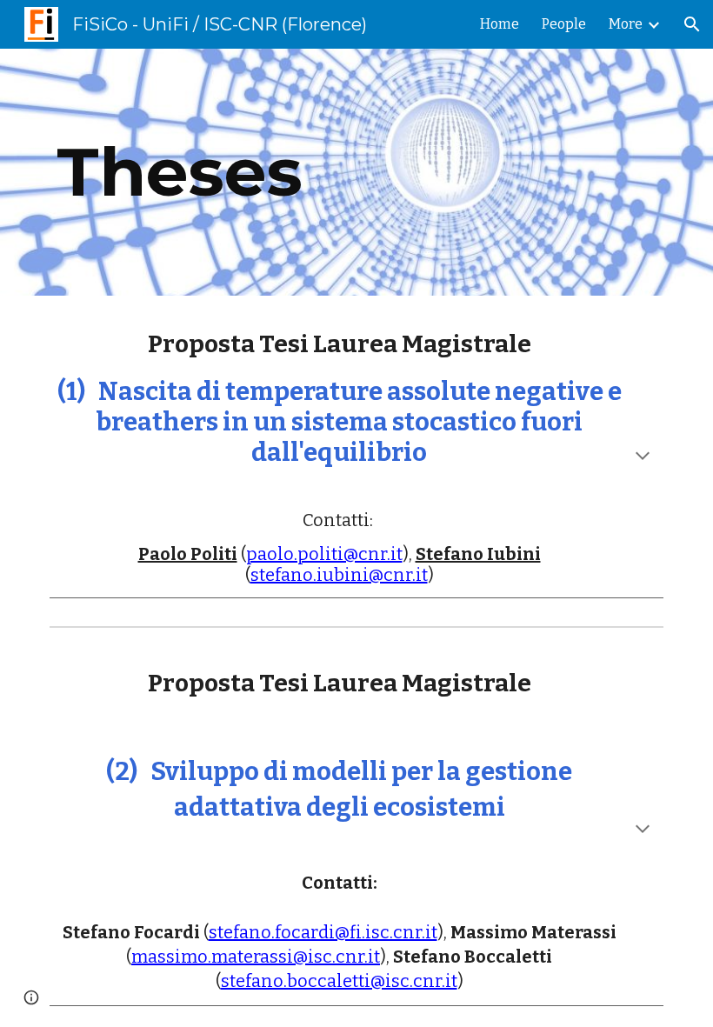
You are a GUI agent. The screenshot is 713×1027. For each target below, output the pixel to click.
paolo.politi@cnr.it (324, 554)
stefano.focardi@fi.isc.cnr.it (323, 932)
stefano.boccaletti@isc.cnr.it (339, 980)
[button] (692, 24)
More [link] (626, 24)
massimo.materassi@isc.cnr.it (255, 956)
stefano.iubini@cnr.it (339, 574)
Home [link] (499, 24)
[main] (304, 172)
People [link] (564, 24)
